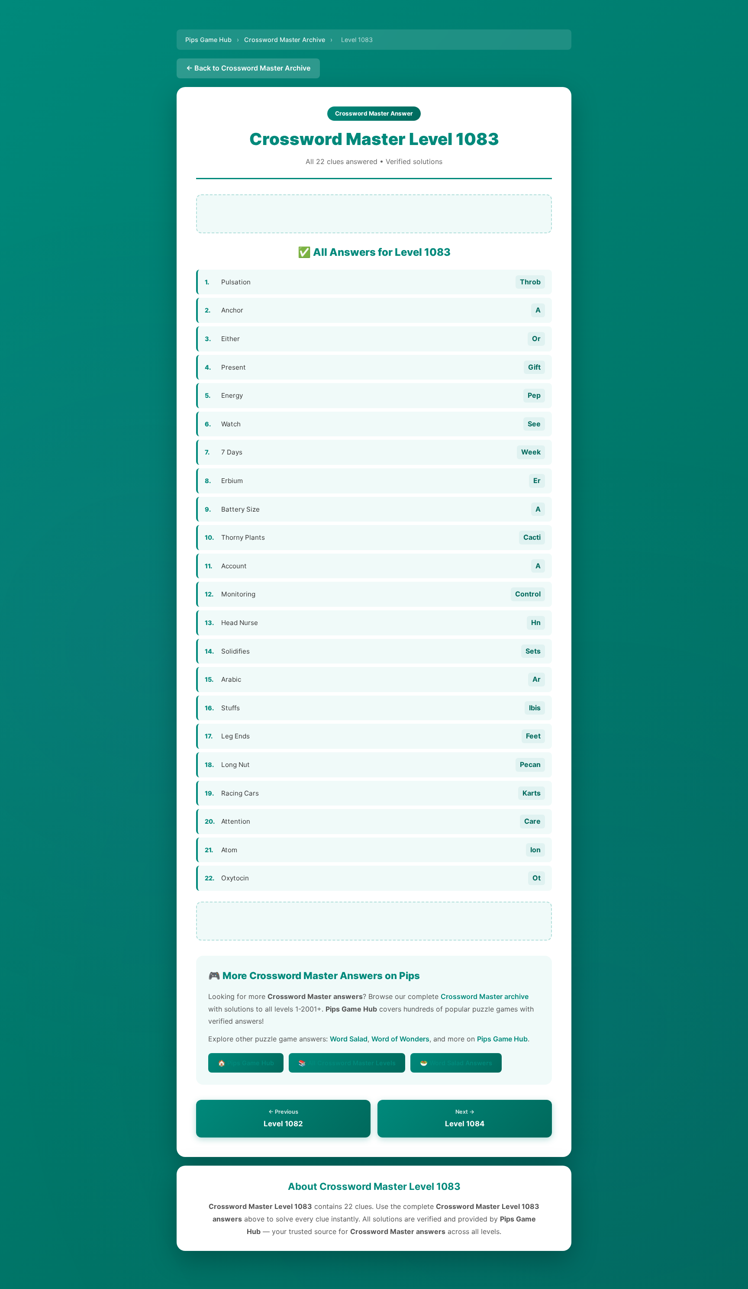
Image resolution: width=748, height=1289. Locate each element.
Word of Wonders (400, 1038)
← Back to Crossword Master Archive (248, 68)
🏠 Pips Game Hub (246, 1063)
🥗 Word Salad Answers (456, 1063)
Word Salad (349, 1038)
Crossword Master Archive (284, 39)
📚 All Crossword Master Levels (347, 1063)
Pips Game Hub (208, 39)
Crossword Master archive (485, 996)
